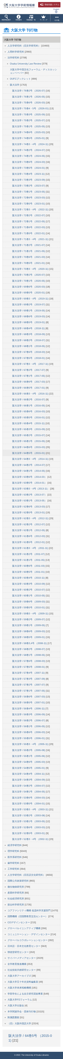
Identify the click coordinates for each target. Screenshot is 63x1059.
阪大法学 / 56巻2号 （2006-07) (29, 720)
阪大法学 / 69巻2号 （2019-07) (29, 304)
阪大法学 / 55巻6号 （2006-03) (29, 732)
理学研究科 (14, 851)
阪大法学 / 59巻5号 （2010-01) (29, 607)
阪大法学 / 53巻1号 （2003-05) (29, 821)
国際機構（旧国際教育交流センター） (28, 916)
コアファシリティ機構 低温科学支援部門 (29, 910)
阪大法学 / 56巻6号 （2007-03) (29, 696)
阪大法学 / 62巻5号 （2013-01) (29, 512)
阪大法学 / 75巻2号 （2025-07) (29, 120)
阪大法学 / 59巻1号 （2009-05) (29, 625)
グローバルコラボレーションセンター (28, 940)
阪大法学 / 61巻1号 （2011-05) (29, 560)
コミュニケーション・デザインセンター (29, 934)
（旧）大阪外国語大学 (20, 1023)
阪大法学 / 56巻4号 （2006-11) (29, 708)
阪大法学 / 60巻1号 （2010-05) (29, 595)
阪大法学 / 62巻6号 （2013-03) (29, 506)
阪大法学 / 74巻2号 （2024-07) (29, 150)
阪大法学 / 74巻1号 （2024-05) (29, 156)
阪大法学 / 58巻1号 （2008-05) (29, 655)
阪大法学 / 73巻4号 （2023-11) (29, 174)
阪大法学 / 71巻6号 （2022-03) (29, 227)
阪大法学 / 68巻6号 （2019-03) (29, 316)
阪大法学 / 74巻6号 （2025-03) (29, 132)
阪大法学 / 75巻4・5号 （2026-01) (31, 108)
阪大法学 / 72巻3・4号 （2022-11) (30, 209)
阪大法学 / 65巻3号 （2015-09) (29, 429)
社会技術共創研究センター (22, 970)
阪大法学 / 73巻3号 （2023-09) (29, 179)
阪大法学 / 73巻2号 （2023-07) (29, 185)
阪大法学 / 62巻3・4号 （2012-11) (30, 518)
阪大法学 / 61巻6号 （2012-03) (29, 536)
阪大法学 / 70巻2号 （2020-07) (29, 274)
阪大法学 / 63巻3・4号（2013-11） (31, 488)
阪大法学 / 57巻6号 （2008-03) (29, 661)
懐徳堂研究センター (18, 952)
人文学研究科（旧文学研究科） (24, 45)
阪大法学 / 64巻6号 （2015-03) (29, 447)
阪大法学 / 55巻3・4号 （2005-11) (30, 744)
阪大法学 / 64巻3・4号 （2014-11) (30, 459)
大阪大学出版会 (16, 1005)
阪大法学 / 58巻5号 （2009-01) (29, 637)
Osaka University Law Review (26, 63)
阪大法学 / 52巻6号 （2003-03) (29, 827)
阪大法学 (15, 84)
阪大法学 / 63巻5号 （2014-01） (29, 482)
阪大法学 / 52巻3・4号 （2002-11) (30, 839)
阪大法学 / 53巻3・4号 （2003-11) (30, 809)
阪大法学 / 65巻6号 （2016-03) (29, 411)
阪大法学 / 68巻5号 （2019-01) (29, 322)
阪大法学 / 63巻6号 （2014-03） (29, 477)
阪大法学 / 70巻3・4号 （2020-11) (30, 269)
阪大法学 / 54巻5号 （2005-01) (29, 768)
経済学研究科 (15, 845)
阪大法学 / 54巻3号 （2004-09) (29, 779)
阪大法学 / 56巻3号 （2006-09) (29, 714)
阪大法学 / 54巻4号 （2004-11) (29, 773)
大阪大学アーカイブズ (20, 975)
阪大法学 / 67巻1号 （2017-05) (29, 375)
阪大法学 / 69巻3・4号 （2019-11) (30, 298)
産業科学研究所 (16, 892)
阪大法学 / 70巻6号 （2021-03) (29, 257)
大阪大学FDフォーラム (20, 999)
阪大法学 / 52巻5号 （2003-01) (29, 833)
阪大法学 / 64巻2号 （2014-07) (29, 465)
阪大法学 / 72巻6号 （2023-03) (29, 197)
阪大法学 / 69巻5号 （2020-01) (29, 292)
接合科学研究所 (16, 904)
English (56, 9)
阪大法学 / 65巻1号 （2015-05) (29, 441)
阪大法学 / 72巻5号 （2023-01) (29, 203)
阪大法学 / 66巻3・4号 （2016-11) (30, 393)
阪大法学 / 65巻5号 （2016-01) (29, 417)
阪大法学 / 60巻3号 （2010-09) (29, 583)
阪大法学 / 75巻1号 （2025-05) (29, 126)
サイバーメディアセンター (22, 958)
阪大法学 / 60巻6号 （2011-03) (29, 565)
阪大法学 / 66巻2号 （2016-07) (29, 399)
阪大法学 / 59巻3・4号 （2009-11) (30, 613)
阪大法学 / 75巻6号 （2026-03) (29, 102)
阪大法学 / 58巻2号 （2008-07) (29, 649)
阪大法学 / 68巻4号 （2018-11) (29, 328)
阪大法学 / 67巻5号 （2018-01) (29, 358)
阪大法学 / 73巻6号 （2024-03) (29, 162)
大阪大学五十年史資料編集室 (23, 981)
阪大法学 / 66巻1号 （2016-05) (29, 405)
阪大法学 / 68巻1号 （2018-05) (29, 346)
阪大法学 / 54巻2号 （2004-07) (29, 785)
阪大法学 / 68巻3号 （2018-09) (29, 334)
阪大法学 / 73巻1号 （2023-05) (29, 191)
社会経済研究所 (16, 898)
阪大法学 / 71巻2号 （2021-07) (29, 245)
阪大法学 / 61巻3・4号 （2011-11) (30, 548)
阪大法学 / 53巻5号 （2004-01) (29, 803)
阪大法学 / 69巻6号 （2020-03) (29, 286)
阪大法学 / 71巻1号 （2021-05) (29, 251)
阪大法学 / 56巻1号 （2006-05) (29, 726)
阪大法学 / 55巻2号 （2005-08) (29, 750)
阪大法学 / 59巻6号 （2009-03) (29, 601)
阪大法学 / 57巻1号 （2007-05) (29, 690)
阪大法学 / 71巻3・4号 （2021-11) (30, 239)
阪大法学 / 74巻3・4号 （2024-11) (30, 144)
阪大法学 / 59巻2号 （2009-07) (29, 619)
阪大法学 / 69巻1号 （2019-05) (29, 310)
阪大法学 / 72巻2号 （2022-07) (29, 215)
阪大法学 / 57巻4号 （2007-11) (29, 672)
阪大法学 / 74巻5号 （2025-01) (29, 138)
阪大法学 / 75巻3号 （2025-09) (29, 114)
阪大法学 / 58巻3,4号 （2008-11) (30, 643)
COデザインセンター (19, 922)
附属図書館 (14, 1017)
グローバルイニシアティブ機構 (24, 928)
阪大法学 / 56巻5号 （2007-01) (29, 702)
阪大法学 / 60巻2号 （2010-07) (29, 589)
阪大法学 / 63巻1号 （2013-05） (29, 500)
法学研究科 (14, 57)
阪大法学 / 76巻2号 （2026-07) (29, 90)
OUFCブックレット (20, 78)
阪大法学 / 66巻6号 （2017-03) (29, 381)
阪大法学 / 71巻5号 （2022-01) (29, 233)
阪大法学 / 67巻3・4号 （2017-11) (30, 364)
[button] (6, 18)
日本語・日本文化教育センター (24, 946)
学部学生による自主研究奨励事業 (26, 993)
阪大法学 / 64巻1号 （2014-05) (29, 470)
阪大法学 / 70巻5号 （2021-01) (29, 263)
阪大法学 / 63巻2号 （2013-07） (29, 494)
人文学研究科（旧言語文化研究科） (27, 875)
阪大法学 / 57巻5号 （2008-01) (29, 667)
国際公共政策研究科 (18, 880)
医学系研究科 (15, 857)
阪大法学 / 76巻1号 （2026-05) (29, 96)
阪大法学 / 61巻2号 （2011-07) (29, 554)
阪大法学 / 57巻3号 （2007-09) (29, 678)
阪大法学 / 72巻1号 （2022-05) (29, 221)
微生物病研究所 (16, 886)
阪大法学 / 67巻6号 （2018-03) (29, 352)
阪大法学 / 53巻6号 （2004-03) (29, 797)
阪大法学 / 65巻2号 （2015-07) (29, 435)
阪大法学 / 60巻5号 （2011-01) (29, 572)
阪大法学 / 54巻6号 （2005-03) (29, 762)
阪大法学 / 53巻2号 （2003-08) (29, 815)
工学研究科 (14, 868)
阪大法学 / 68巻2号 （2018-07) (29, 340)
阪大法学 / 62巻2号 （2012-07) (29, 524)
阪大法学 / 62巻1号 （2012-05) (29, 530)
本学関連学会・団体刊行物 (22, 1011)
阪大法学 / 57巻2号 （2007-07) (29, 684)
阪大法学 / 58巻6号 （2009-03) (29, 631)
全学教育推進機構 (17, 964)
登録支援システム (52, 5)
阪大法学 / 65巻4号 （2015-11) (29, 423)
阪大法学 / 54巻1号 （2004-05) (29, 791)
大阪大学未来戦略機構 (20, 987)
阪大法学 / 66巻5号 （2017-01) (29, 387)
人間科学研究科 (16, 51)
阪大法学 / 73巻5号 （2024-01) (29, 168)
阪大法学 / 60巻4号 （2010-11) (29, 577)
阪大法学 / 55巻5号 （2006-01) (29, 738)
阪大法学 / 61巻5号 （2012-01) (29, 542)
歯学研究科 (14, 863)
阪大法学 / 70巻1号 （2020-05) (29, 280)
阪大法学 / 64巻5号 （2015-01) (29, 453)
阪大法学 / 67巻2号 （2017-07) (29, 370)
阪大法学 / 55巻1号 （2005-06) (29, 756)
